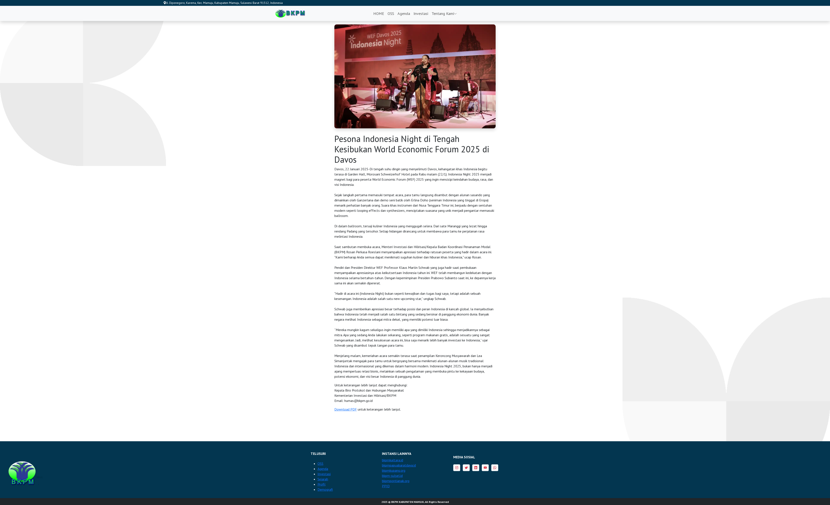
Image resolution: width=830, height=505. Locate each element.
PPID (386, 486)
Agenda (403, 13)
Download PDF (345, 409)
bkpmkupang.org (393, 470)
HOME (378, 13)
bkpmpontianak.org (395, 481)
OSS (391, 13)
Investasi (420, 13)
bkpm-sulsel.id (392, 475)
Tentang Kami (443, 13)
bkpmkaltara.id (392, 460)
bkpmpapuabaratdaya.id (399, 465)
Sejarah (323, 479)
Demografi (325, 489)
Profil (322, 484)
